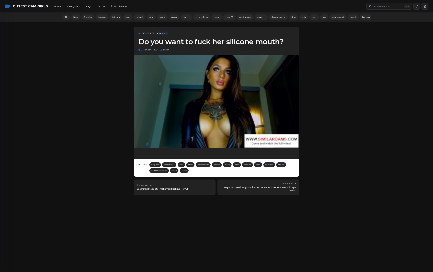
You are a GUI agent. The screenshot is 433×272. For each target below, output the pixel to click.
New (75, 17)
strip (293, 17)
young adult (338, 17)
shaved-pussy (278, 17)
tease (217, 17)
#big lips (155, 165)
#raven (281, 165)
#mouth (247, 165)
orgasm (261, 17)
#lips (237, 165)
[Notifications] (416, 6)
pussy (174, 17)
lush (304, 17)
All (66, 17)
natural (139, 17)
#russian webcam (159, 170)
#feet (190, 165)
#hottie (217, 165)
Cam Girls (162, 33)
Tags (89, 6)
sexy (314, 17)
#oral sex (269, 165)
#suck (184, 170)
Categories (73, 6)
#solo (174, 170)
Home (57, 6)
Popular (88, 17)
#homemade (203, 165)
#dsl (181, 165)
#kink (227, 165)
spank (162, 17)
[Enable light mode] (424, 6)
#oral (258, 165)
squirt (353, 17)
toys (128, 17)
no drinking (245, 17)
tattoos (115, 17)
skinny (186, 17)
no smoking (202, 17)
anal (151, 17)
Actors (101, 6)
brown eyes (368, 17)
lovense (102, 17)
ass (324, 17)
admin (166, 50)
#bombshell (169, 165)
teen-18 (229, 17)
